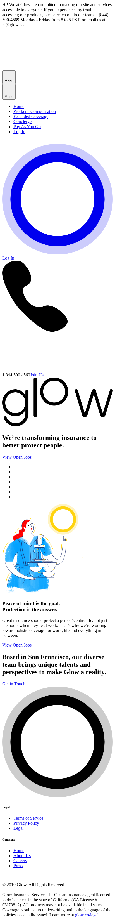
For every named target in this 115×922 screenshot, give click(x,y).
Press (18, 865)
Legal (18, 828)
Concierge (22, 121)
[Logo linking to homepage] (57, 253)
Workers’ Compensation (34, 111)
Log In (19, 131)
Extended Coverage (30, 116)
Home (18, 106)
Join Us (37, 374)
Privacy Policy (26, 823)
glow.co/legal (87, 914)
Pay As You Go (27, 126)
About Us (22, 855)
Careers (20, 860)
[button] (9, 77)
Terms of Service (28, 818)
